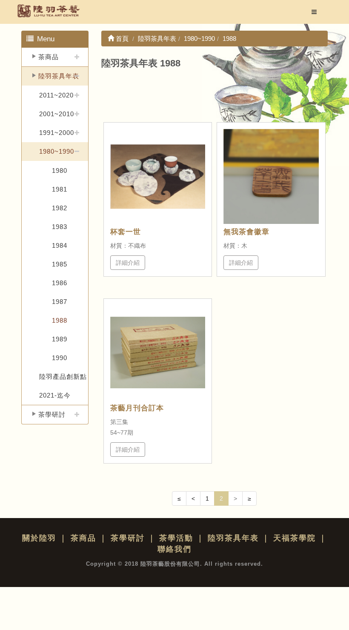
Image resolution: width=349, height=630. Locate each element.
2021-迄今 (55, 395)
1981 (59, 189)
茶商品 (48, 56)
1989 (59, 339)
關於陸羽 (39, 538)
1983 (59, 226)
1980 (59, 170)
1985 (59, 264)
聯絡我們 (174, 549)
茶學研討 (52, 414)
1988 (59, 320)
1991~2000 (56, 132)
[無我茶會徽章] (271, 176)
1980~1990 (56, 151)
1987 (59, 301)
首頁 (121, 38)
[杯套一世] (158, 176)
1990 (59, 357)
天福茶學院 (294, 538)
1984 (59, 245)
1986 (59, 282)
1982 (59, 208)
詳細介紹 (128, 262)
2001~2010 (56, 113)
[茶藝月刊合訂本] (158, 353)
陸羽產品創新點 (63, 376)
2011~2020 (56, 95)
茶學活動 (176, 538)
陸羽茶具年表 (58, 76)
